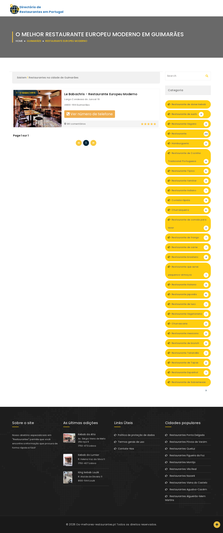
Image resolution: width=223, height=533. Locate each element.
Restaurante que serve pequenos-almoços (187, 270)
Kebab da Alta (87, 434)
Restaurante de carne (188, 247)
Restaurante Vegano (189, 123)
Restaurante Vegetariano (188, 313)
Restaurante (189, 133)
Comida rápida (189, 200)
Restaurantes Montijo (181, 462)
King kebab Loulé (88, 472)
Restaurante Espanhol (188, 372)
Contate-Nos (125, 448)
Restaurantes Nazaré (181, 476)
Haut (216, 524)
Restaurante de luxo (188, 304)
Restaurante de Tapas (189, 362)
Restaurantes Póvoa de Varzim (187, 442)
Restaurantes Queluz (181, 448)
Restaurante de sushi (186, 114)
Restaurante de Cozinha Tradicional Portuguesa (187, 157)
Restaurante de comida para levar (187, 223)
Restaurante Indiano (188, 190)
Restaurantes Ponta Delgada (186, 435)
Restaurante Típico (189, 171)
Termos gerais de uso (130, 442)
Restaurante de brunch (189, 343)
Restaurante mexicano (189, 333)
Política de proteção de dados (136, 435)
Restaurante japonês (189, 294)
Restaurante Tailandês (188, 353)
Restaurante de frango (188, 237)
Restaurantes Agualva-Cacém (187, 489)
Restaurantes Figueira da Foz (186, 455)
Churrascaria (189, 323)
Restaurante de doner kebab (188, 106)
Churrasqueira (189, 210)
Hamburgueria (189, 143)
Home (19, 41)
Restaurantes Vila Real (182, 469)
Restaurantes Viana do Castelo (187, 482)
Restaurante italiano (189, 284)
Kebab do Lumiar (88, 455)
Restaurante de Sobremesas (189, 383)
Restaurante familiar (189, 180)
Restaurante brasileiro (189, 257)
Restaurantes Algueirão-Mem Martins (185, 498)
